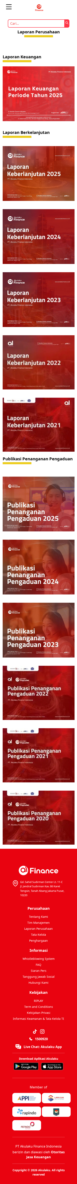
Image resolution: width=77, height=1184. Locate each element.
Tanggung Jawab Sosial (39, 977)
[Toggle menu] (9, 7)
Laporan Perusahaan (38, 929)
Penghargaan (38, 941)
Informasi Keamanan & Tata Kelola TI (38, 1019)
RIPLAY (38, 1001)
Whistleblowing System (39, 959)
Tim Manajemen (38, 923)
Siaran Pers (38, 971)
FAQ (38, 965)
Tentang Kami (38, 917)
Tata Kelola (38, 935)
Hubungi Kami (38, 983)
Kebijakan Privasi (38, 1013)
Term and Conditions (38, 1007)
